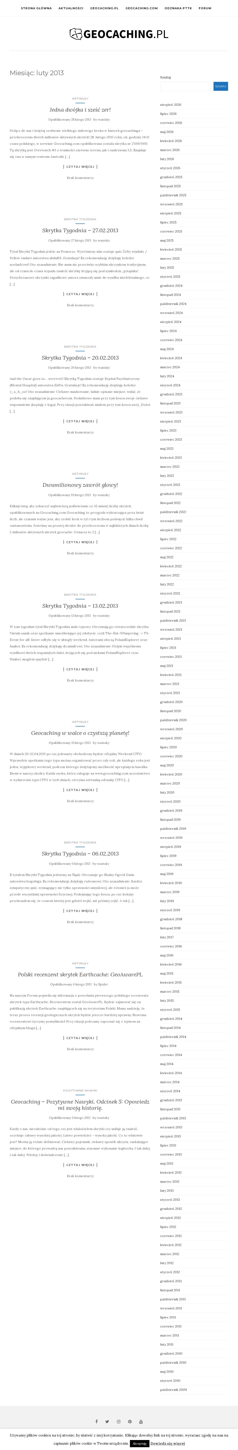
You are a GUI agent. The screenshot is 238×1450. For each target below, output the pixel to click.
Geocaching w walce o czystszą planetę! (80, 732)
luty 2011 (166, 1344)
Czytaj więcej (80, 166)
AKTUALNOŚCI (71, 8)
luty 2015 (167, 1000)
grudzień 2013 (171, 1100)
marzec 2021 (169, 684)
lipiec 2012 (168, 1227)
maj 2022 (166, 557)
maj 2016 (166, 955)
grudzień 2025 (171, 177)
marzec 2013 (169, 1181)
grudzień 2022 (171, 494)
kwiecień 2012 (171, 1245)
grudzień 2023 (171, 394)
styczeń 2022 (170, 593)
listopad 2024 (170, 295)
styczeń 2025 (170, 276)
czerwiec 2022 (171, 548)
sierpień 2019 (170, 847)
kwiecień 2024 (171, 358)
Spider (103, 984)
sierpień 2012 (170, 1218)
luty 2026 (167, 159)
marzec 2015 (169, 991)
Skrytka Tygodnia (80, 219)
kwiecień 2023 (171, 457)
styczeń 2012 (170, 1272)
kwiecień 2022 (171, 566)
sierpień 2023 (170, 421)
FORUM (205, 8)
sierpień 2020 (171, 738)
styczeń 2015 (170, 1010)
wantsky (104, 120)
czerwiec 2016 (171, 946)
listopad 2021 (170, 611)
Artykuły (80, 98)
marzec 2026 (170, 150)
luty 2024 (167, 376)
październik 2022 (173, 512)
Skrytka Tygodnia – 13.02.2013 (80, 605)
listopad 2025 (170, 186)
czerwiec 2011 (171, 1326)
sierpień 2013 (170, 1136)
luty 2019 (167, 901)
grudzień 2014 (171, 1019)
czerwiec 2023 (171, 439)
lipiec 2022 (168, 539)
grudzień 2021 (171, 602)
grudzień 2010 (171, 1353)
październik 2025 (173, 195)
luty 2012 (167, 1263)
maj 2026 (167, 132)
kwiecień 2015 (171, 982)
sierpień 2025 (170, 213)
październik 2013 (173, 1118)
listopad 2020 (170, 711)
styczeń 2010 (170, 1381)
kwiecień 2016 (171, 964)
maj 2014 (166, 1064)
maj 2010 (167, 1371)
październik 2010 (173, 1362)
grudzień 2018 (171, 919)
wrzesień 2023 (171, 412)
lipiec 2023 (168, 430)
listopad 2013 (170, 1109)
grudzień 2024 (171, 286)
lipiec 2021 (168, 648)
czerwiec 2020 (171, 756)
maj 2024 (167, 349)
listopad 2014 (170, 1028)
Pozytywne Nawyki (80, 1090)
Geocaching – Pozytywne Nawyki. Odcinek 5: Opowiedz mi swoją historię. (80, 1104)
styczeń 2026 (170, 168)
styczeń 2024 (170, 385)
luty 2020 (167, 792)
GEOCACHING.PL (104, 8)
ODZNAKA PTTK (178, 8)
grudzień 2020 (171, 702)
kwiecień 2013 (171, 1172)
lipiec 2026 (168, 114)
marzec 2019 (169, 892)
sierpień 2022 (170, 530)
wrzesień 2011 (171, 1308)
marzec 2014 (169, 1082)
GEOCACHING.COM (142, 8)
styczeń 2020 (170, 801)
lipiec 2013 (168, 1145)
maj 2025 (167, 240)
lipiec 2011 (168, 1317)
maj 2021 (166, 666)
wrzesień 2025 (171, 204)
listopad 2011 (170, 1290)
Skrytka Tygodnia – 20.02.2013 (80, 357)
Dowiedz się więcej (167, 1443)
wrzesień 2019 (171, 838)
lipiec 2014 (168, 1046)
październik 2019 (173, 829)
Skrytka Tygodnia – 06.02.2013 (80, 853)
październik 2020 (173, 720)
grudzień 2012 (171, 1209)
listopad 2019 (170, 819)
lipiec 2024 (168, 331)
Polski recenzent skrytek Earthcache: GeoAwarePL (80, 974)
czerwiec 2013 (171, 1154)
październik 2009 (173, 1390)
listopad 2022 (170, 503)
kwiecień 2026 (171, 141)
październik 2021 (173, 620)
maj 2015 (166, 973)
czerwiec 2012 (171, 1236)
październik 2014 (173, 1037)
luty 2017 (167, 937)
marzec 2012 (169, 1254)
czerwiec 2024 (171, 340)
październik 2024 (173, 304)
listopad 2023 (170, 403)
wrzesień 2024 (171, 313)
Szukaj (165, 77)
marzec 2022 (169, 575)
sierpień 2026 (170, 105)
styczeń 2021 (170, 693)
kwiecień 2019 (171, 883)
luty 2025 (167, 267)
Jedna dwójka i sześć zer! (80, 109)
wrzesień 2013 (171, 1127)
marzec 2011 (169, 1335)
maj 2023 (166, 448)
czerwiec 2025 (171, 231)
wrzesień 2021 (171, 629)
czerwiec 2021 (171, 657)
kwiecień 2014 (171, 1073)
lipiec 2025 (168, 222)
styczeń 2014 (170, 1091)
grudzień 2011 (171, 1281)
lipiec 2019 (168, 856)
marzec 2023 (169, 467)
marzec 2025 (170, 258)
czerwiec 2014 (171, 1055)
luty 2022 (167, 584)
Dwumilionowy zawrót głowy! (80, 484)
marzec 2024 (170, 367)
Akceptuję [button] (140, 1444)
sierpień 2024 (170, 322)
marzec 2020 (170, 783)
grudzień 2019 (171, 810)
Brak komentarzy (80, 178)
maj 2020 (167, 765)
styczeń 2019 (170, 910)
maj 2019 (166, 874)
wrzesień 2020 (171, 729)
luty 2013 (167, 1190)
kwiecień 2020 (171, 774)
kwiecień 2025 (171, 249)
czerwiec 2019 (171, 865)
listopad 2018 (170, 928)
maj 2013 (166, 1163)
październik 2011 (173, 1299)
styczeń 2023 (170, 485)
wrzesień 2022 (171, 521)
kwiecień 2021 (171, 675)
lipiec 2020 (168, 747)
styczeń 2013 (170, 1200)
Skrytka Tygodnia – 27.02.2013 (80, 230)
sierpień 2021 (170, 638)
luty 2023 (167, 476)
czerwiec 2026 (171, 123)
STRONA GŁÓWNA (36, 8)
